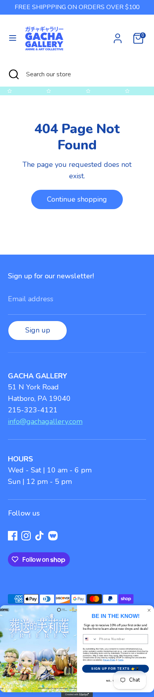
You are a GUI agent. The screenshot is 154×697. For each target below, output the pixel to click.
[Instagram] (26, 535)
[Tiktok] (39, 535)
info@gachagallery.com (45, 421)
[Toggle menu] (13, 38)
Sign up (37, 330)
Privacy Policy (109, 660)
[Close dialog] (149, 610)
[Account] (118, 36)
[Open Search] (13, 74)
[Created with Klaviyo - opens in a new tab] (77, 694)
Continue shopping (77, 199)
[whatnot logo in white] (53, 535)
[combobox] (90, 639)
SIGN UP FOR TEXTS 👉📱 (115, 669)
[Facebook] (12, 535)
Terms (121, 660)
